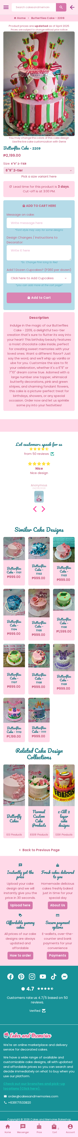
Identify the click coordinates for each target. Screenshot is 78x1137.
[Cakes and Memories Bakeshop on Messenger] (64, 976)
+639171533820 (17, 1102)
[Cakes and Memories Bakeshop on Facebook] (10, 976)
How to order (20, 955)
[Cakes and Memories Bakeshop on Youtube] (43, 976)
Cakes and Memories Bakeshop (50, 1119)
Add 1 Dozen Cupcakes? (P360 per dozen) (39, 270)
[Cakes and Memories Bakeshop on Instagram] (32, 976)
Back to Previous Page (39, 850)
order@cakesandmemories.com (31, 1096)
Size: (14, 163)
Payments (57, 955)
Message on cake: (21, 214)
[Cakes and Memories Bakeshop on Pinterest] (21, 976)
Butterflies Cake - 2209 (47, 18)
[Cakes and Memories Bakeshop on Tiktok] (54, 976)
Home (20, 18)
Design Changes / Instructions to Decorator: (32, 239)
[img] (39, 449)
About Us (57, 905)
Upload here (20, 905)
